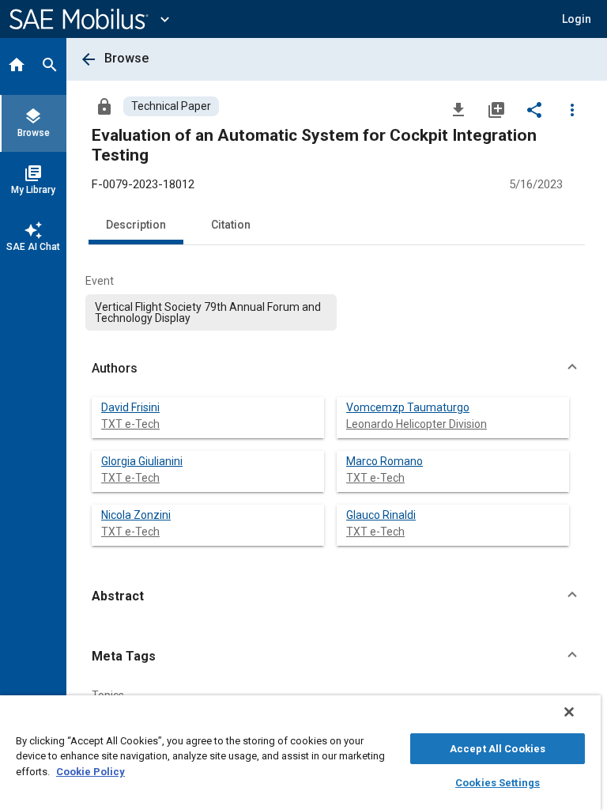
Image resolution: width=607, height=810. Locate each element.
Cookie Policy (90, 772)
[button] (336, 368)
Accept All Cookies (497, 749)
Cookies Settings (497, 783)
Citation (231, 224)
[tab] (16, 66)
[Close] (569, 712)
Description (136, 224)
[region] (300, 752)
